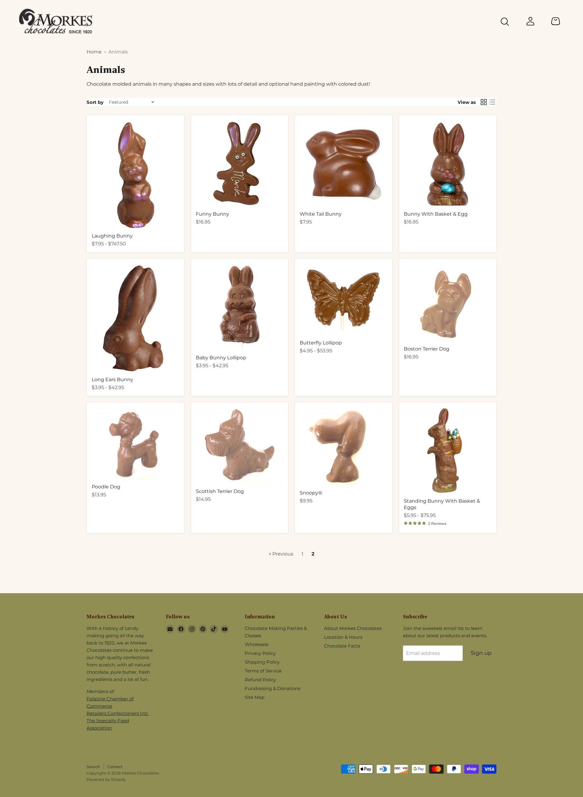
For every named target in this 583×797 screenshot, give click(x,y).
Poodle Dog (106, 487)
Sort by (95, 102)
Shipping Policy (262, 662)
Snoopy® (311, 493)
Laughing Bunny (112, 236)
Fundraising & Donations (272, 688)
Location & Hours (343, 637)
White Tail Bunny (321, 214)
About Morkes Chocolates (353, 628)
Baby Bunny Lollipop (221, 358)
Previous (282, 554)
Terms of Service (263, 671)
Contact (114, 766)
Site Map (254, 697)
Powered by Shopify (106, 779)
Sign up (481, 653)
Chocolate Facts (342, 646)
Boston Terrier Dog (426, 349)
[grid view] (483, 102)
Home (94, 52)
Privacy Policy (260, 653)
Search (93, 766)
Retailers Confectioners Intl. (117, 713)
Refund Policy (260, 679)
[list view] (492, 102)
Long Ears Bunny (112, 379)
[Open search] (504, 22)
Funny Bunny (212, 214)
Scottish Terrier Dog (220, 491)
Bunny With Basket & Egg (436, 214)
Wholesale (256, 644)
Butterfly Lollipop (321, 343)
